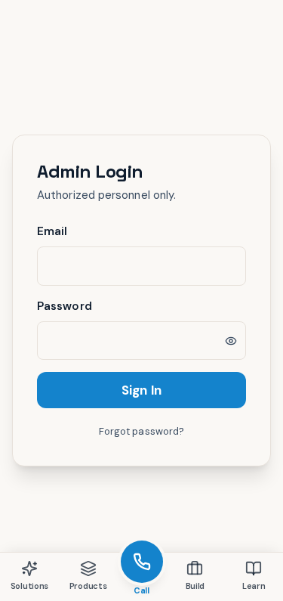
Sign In (141, 390)
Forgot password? (141, 431)
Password (64, 306)
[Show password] (231, 341)
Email (52, 231)
